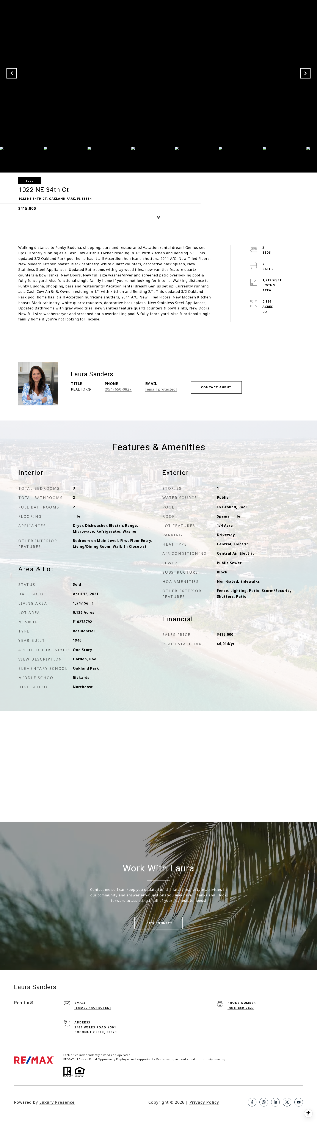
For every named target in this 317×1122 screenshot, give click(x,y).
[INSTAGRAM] (263, 1102)
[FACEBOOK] (252, 1102)
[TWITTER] (287, 1102)
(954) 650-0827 (118, 389)
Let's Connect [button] (158, 923)
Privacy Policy (204, 1102)
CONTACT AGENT (216, 387)
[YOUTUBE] (298, 1102)
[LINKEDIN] (275, 1102)
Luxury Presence (57, 1102)
